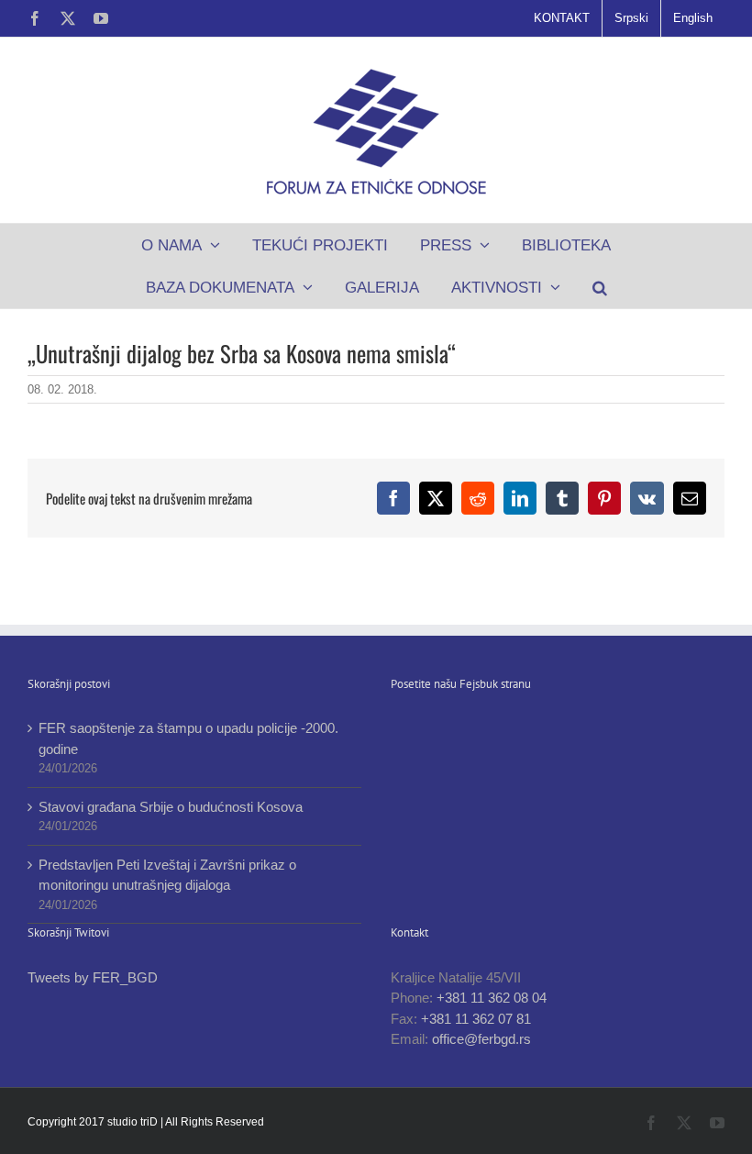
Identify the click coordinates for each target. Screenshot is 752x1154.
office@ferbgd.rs (481, 1039)
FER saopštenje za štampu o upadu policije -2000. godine (188, 738)
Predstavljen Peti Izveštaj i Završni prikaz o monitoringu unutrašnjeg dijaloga (167, 875)
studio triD (133, 1121)
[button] (599, 287)
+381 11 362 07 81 (476, 1018)
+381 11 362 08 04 (492, 997)
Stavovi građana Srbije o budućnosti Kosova (171, 807)
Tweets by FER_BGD (93, 977)
